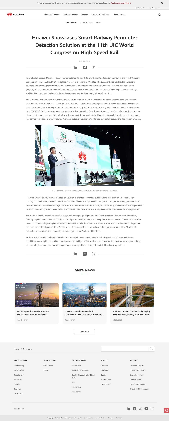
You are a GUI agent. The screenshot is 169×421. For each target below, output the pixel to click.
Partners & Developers (100, 14)
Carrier (103, 375)
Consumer (104, 366)
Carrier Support (135, 380)
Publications (76, 392)
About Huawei (119, 14)
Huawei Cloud (106, 380)
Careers (17, 384)
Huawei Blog (76, 387)
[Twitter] (93, 68)
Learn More (84, 331)
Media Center (88, 22)
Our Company (19, 366)
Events (98, 22)
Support (85, 14)
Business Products (70, 14)
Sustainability (19, 370)
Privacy (110, 418)
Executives (18, 380)
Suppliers (17, 389)
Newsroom (27, 349)
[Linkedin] (75, 68)
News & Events (71, 22)
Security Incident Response (139, 389)
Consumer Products (52, 14)
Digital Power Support (138, 384)
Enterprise (104, 370)
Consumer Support (137, 366)
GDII (73, 382)
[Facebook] (85, 68)
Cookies (119, 418)
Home (16, 349)
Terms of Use (100, 418)
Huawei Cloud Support (138, 370)
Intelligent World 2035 (80, 370)
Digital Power (105, 384)
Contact (90, 418)
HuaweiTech (76, 366)
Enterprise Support (136, 375)
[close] (162, 3)
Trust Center (18, 375)
